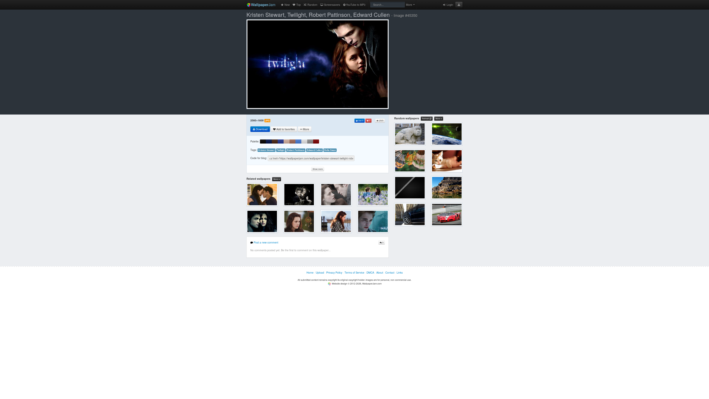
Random (312, 4)
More (276, 179)
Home (310, 272)
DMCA (370, 272)
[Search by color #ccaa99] (287, 141)
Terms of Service (354, 272)
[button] (459, 4)
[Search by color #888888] (310, 141)
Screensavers (331, 4)
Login (449, 4)
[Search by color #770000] (316, 141)
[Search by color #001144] (269, 141)
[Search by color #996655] (292, 141)
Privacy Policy (334, 272)
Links (400, 272)
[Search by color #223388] (281, 141)
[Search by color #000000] (263, 141)
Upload (320, 272)
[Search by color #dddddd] (304, 141)
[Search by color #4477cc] (298, 141)
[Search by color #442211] (275, 141)
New (287, 4)
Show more (318, 169)
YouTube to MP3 (355, 4)
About (379, 272)
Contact (389, 272)
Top (298, 4)
